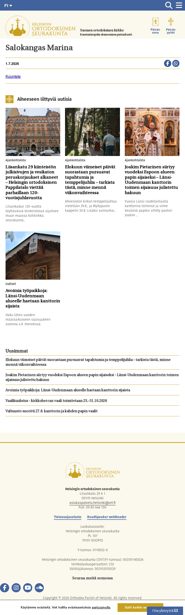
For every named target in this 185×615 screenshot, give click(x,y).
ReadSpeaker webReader (106, 516)
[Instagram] (16, 587)
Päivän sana (155, 31)
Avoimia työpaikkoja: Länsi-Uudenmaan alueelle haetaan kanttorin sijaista (68, 390)
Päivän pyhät (170, 31)
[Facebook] (4, 587)
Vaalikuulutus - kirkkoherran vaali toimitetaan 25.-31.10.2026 (56, 401)
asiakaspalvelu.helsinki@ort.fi (92, 502)
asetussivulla (101, 607)
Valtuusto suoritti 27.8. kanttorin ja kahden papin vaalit (52, 411)
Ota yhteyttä (163, 611)
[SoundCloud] (39, 587)
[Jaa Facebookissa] (167, 64)
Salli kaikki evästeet (140, 607)
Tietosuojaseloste (67, 516)
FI (6, 5)
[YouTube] (27, 587)
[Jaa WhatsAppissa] (175, 64)
